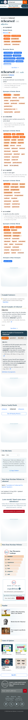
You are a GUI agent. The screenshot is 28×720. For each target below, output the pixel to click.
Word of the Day (13, 585)
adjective (4, 24)
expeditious (12, 588)
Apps (19, 696)
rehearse (11, 75)
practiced (12, 338)
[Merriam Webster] (13, 582)
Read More (5, 302)
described (20, 338)
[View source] (11, 322)
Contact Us (19, 698)
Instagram (22, 704)
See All (13, 675)
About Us (13, 696)
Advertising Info (9, 698)
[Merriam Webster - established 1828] (5, 2)
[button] (14, 6)
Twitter (11, 704)
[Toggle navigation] (2, 2)
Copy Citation (15, 470)
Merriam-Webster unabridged (14, 511)
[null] (20, 589)
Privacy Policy (10, 700)
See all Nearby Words (13, 413)
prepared (5, 338)
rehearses (21, 409)
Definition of (8, 372)
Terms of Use (18, 700)
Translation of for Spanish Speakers (12, 486)
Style (3, 455)
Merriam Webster (5, 684)
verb (22, 72)
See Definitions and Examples (13, 591)
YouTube (16, 704)
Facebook (6, 704)
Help (8, 696)
